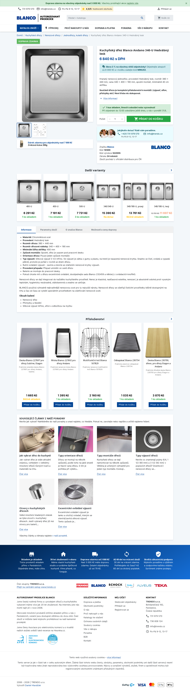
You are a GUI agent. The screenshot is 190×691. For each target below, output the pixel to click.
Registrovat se (122, 609)
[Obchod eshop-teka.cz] (160, 585)
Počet (102, 119)
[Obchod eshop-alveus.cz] (144, 585)
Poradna (126, 28)
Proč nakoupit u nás (77, 28)
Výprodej (51, 28)
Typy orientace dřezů (70, 455)
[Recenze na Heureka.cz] (52, 640)
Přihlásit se (120, 606)
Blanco (110, 147)
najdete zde (132, 3)
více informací (114, 657)
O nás (86, 609)
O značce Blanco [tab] (74, 229)
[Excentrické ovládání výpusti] (75, 492)
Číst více (23, 474)
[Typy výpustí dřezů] (153, 439)
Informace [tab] (26, 229)
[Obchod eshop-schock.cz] (115, 585)
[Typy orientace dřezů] (75, 439)
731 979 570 (26, 8)
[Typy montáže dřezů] (114, 439)
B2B (86, 636)
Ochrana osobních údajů (95, 621)
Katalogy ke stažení (93, 617)
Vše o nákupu (145, 28)
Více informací (110, 98)
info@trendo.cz (46, 8)
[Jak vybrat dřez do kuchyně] (36, 439)
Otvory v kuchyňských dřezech (32, 510)
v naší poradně (59, 535)
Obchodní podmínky (93, 606)
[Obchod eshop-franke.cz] (82, 585)
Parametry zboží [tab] (48, 229)
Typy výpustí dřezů (147, 455)
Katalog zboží (28, 28)
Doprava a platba (105, 28)
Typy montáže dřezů (109, 455)
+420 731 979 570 (130, 133)
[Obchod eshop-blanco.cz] (98, 585)
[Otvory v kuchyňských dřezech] (36, 492)
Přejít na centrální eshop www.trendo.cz (36, 587)
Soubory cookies (92, 625)
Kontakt (164, 28)
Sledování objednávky (125, 602)
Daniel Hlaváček (33, 685)
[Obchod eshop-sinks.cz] (129, 585)
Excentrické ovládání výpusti (74, 508)
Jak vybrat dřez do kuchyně (35, 455)
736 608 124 (156, 621)
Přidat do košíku (148, 119)
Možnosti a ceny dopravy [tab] (104, 229)
